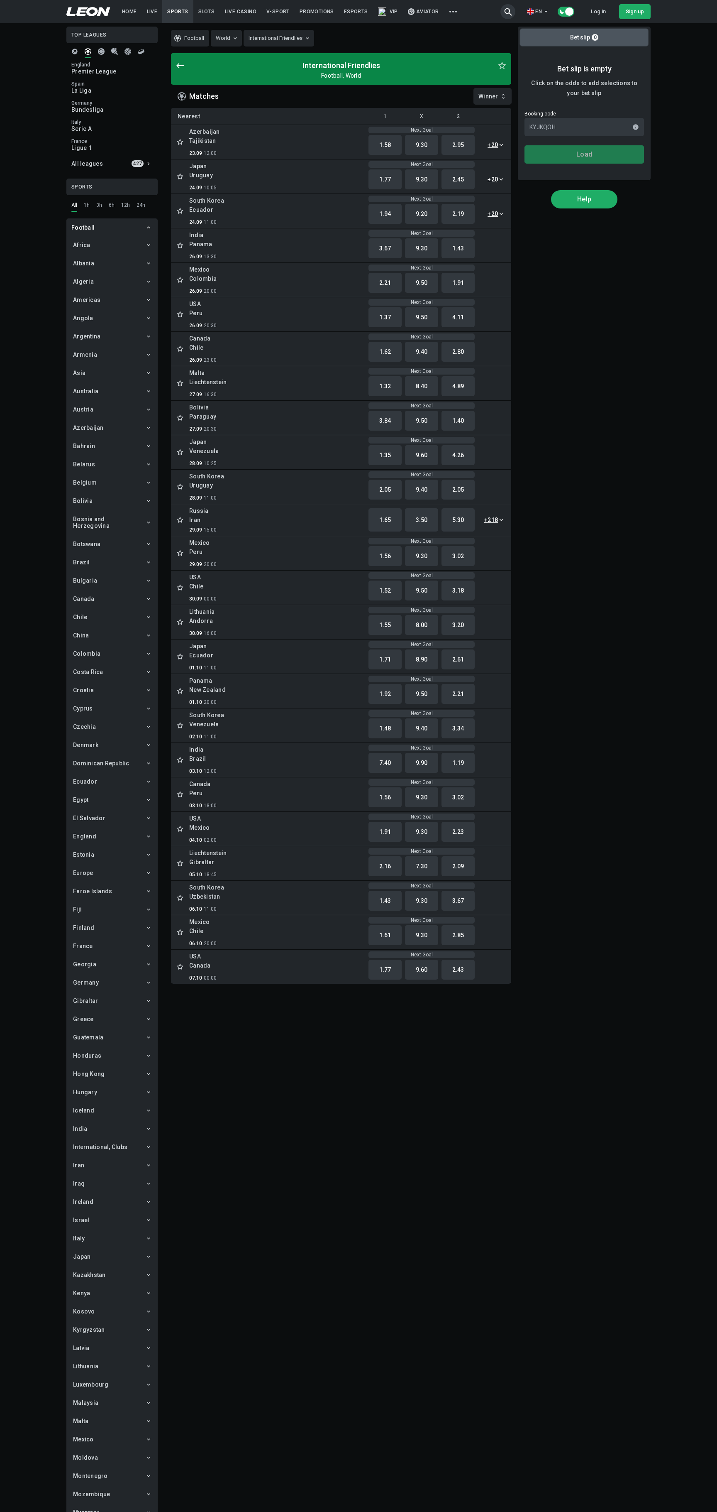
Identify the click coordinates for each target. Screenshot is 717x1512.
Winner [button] (488, 96)
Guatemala (88, 1037)
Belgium (85, 482)
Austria (83, 409)
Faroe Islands (92, 891)
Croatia (83, 690)
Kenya (81, 1293)
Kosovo (84, 1311)
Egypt (80, 799)
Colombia (86, 653)
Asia (79, 373)
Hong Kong (89, 1074)
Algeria (83, 281)
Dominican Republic (101, 763)
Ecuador (85, 781)
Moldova (85, 1457)
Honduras (87, 1055)
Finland (83, 927)
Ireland (83, 1201)
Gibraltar (85, 1000)
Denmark (85, 745)
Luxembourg (91, 1384)
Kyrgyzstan (89, 1329)
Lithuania (85, 1366)
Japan (81, 1256)
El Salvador (89, 818)
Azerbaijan (88, 427)
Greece (83, 1019)
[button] (507, 11)
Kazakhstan (89, 1275)
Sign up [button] (635, 11)
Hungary (85, 1092)
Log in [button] (598, 11)
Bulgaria (85, 580)
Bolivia (83, 500)
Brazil (81, 562)
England (84, 836)
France (83, 946)
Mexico (83, 1439)
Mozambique (91, 1494)
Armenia (85, 354)
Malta (80, 1421)
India (80, 1128)
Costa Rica (88, 672)
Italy (79, 1238)
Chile (80, 617)
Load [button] (584, 154)
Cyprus (83, 708)
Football (83, 227)
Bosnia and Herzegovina (91, 522)
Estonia (83, 854)
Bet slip (583, 37)
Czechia (84, 726)
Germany (86, 982)
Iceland (83, 1110)
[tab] (74, 51)
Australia (85, 391)
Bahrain (84, 446)
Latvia (81, 1348)
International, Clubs (100, 1147)
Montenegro (90, 1476)
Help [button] (584, 199)
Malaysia (85, 1402)
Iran (78, 1165)
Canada (84, 598)
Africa (81, 245)
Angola (83, 318)
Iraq (79, 1183)
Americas (86, 300)
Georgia (84, 964)
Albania (83, 263)
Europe (83, 873)
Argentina (86, 336)
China (81, 635)
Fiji (77, 909)
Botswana (86, 544)
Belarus (84, 464)
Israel (81, 1220)
